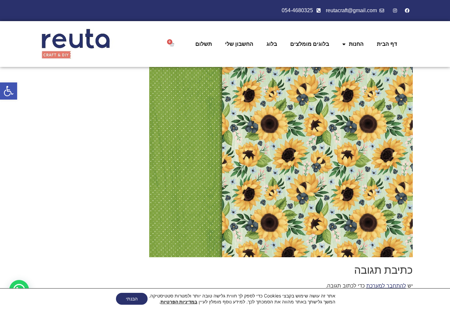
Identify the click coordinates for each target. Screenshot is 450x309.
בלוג (272, 44)
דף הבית (387, 44)
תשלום (203, 44)
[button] (8, 91)
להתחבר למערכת (386, 285)
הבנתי (132, 298)
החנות (356, 44)
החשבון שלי (239, 44)
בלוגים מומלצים (309, 44)
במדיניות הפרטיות (178, 301)
